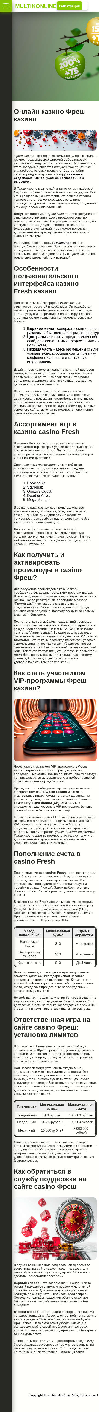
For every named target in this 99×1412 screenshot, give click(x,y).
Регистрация (69, 6)
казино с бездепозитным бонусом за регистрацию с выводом (49, 177)
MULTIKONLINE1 (23, 5)
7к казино (62, 242)
